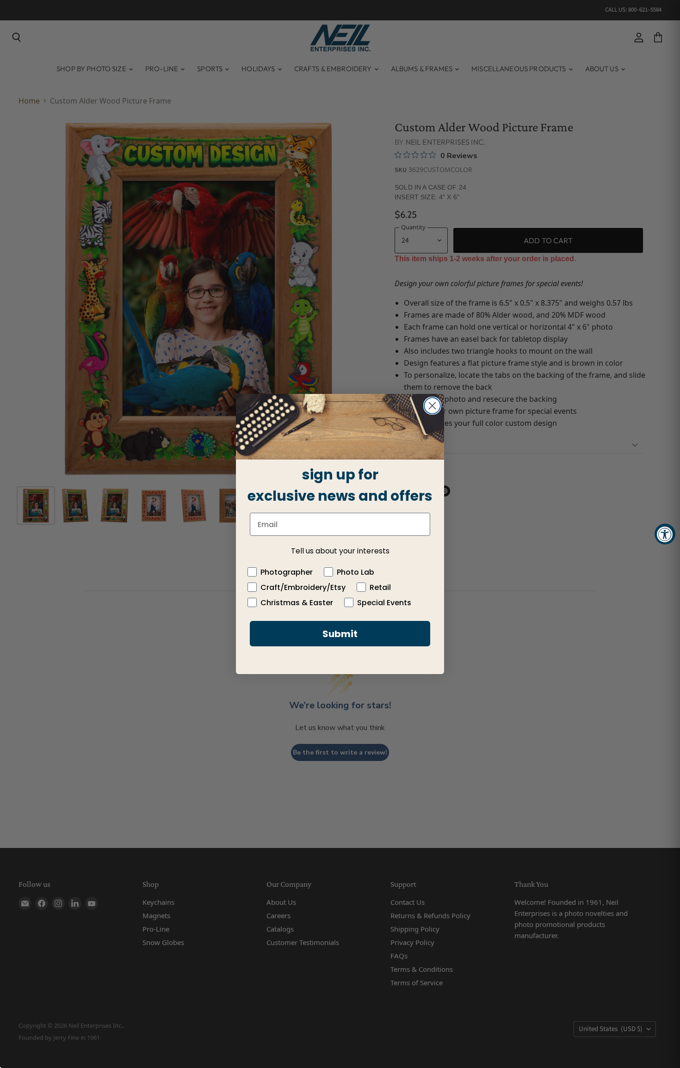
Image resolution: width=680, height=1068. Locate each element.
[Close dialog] (432, 406)
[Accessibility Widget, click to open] (665, 534)
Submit (340, 633)
